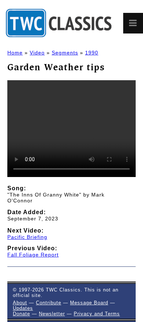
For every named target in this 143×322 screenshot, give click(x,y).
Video (37, 53)
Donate (21, 313)
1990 (91, 53)
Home (15, 53)
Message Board (89, 302)
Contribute (48, 302)
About (20, 302)
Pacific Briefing (27, 237)
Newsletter (52, 313)
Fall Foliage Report (33, 255)
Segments (65, 53)
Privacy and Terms (97, 313)
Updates (23, 308)
